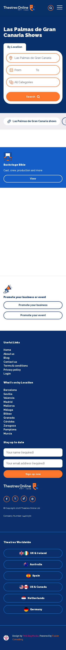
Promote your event (33, 315)
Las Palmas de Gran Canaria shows (34, 121)
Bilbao (8, 413)
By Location (14, 47)
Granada (9, 417)
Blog (7, 357)
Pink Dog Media (31, 636)
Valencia (9, 397)
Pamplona (10, 429)
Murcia (8, 433)
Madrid (8, 402)
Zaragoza (10, 425)
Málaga (8, 409)
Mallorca (9, 405)
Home (7, 349)
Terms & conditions (16, 365)
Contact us (10, 361)
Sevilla (8, 394)
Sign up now (33, 474)
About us (9, 354)
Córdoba (9, 421)
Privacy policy (12, 369)
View (33, 178)
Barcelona (10, 390)
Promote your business (33, 305)
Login (7, 373)
